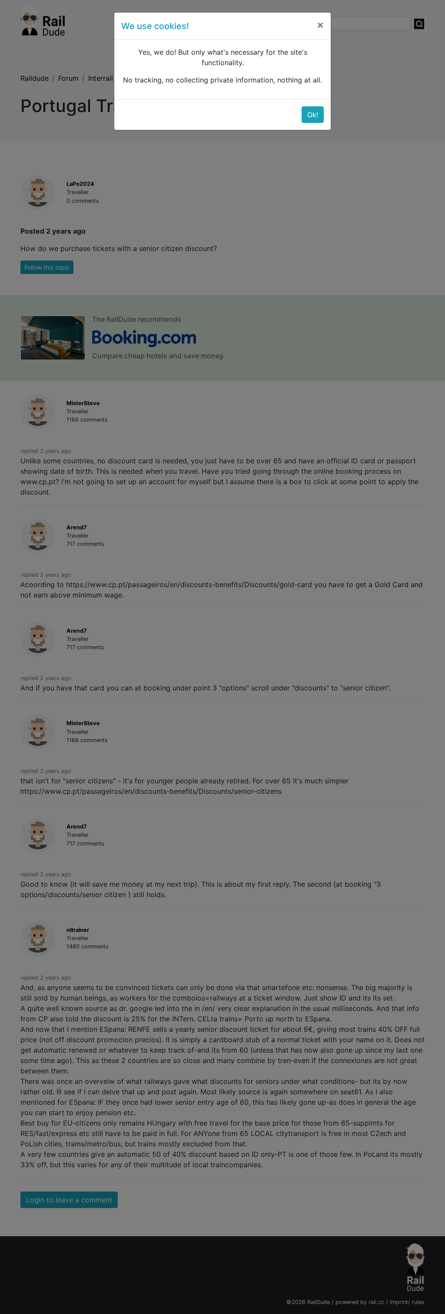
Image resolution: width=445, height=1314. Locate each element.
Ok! (312, 114)
